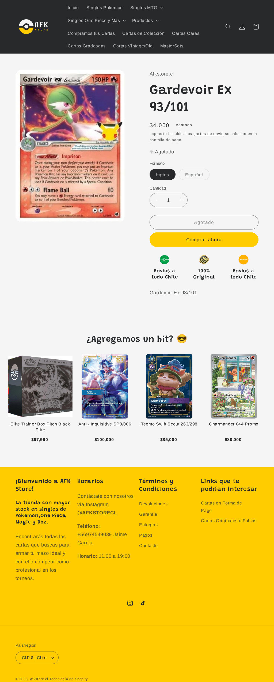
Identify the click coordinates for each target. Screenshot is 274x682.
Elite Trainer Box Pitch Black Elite (40, 427)
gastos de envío (208, 134)
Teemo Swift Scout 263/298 (169, 424)
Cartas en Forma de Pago (221, 506)
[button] (146, 7)
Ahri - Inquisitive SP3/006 (104, 424)
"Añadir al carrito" (41, 438)
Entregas (148, 524)
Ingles (166, 176)
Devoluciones (153, 503)
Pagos (145, 535)
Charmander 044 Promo (233, 424)
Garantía (148, 514)
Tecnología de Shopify (69, 679)
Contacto (148, 545)
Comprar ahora (204, 239)
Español (197, 176)
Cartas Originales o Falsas (229, 520)
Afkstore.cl (39, 679)
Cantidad (158, 188)
